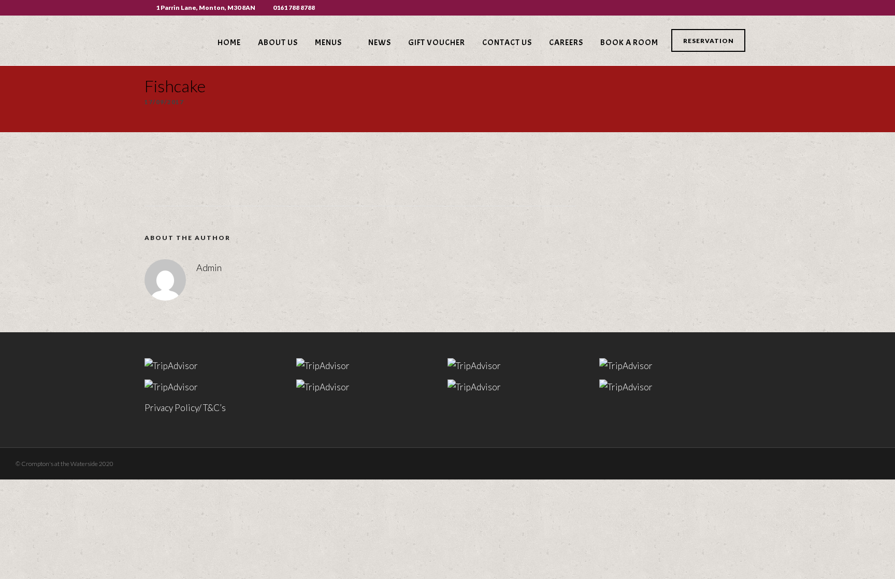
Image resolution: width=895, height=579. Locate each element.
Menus (328, 42)
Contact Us (507, 42)
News (379, 42)
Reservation (708, 41)
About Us (278, 42)
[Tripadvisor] (747, 8)
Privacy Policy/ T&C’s (185, 407)
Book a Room (629, 42)
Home (229, 42)
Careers (566, 42)
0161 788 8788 (294, 7)
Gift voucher (436, 42)
